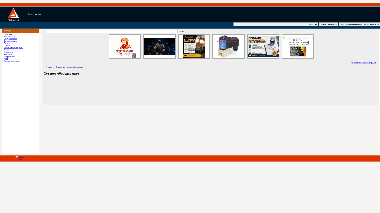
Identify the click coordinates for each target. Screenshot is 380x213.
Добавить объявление (328, 24)
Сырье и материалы (11, 61)
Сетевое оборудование (75, 67)
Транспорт (8, 34)
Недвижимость (9, 37)
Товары (7, 45)
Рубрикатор (312, 24)
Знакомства (8, 52)
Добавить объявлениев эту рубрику (364, 63)
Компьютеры (9, 50)
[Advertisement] (106, 14)
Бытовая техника (10, 41)
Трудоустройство (10, 39)
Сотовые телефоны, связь (13, 48)
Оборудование (9, 56)
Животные (8, 54)
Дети (6, 59)
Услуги (7, 43)
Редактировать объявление (351, 24)
